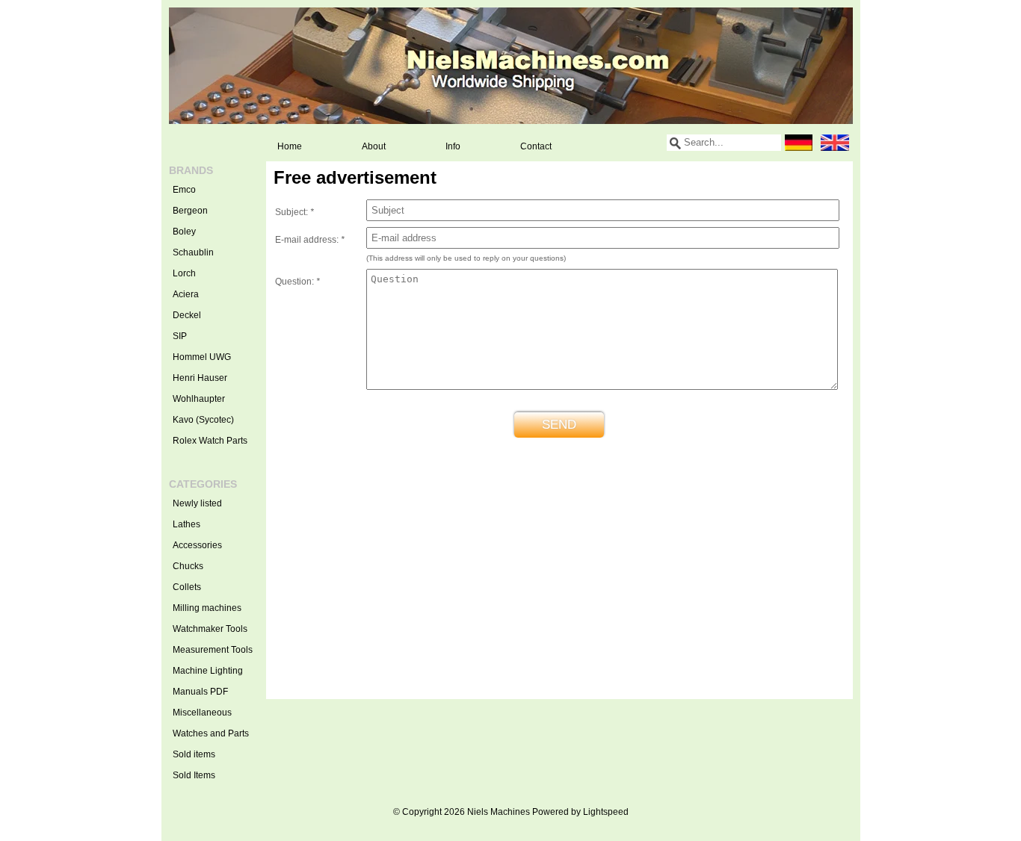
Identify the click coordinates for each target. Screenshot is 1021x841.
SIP (180, 336)
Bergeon (190, 210)
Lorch (184, 273)
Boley (184, 231)
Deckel (187, 315)
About (374, 146)
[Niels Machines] (511, 65)
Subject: (294, 212)
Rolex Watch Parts (210, 440)
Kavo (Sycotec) (203, 420)
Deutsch (799, 142)
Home (289, 146)
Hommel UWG (202, 357)
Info (452, 146)
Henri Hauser (200, 378)
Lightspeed (606, 812)
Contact (536, 146)
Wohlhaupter (199, 399)
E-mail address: (310, 240)
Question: (297, 281)
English (835, 142)
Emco (184, 189)
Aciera (186, 294)
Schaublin (193, 252)
